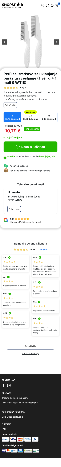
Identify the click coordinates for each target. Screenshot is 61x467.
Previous (4, 42)
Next (56, 42)
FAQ (4, 429)
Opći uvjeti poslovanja (12, 416)
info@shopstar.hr (30, 402)
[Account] (52, 5)
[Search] (42, 5)
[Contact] (47, 5)
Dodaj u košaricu (33, 147)
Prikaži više (10, 105)
